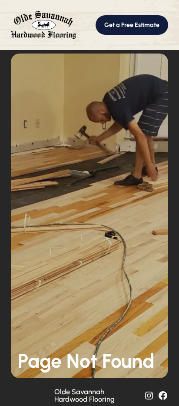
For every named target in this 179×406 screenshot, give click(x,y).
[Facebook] (163, 395)
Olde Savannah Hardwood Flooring (84, 395)
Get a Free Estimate (131, 25)
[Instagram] (149, 395)
